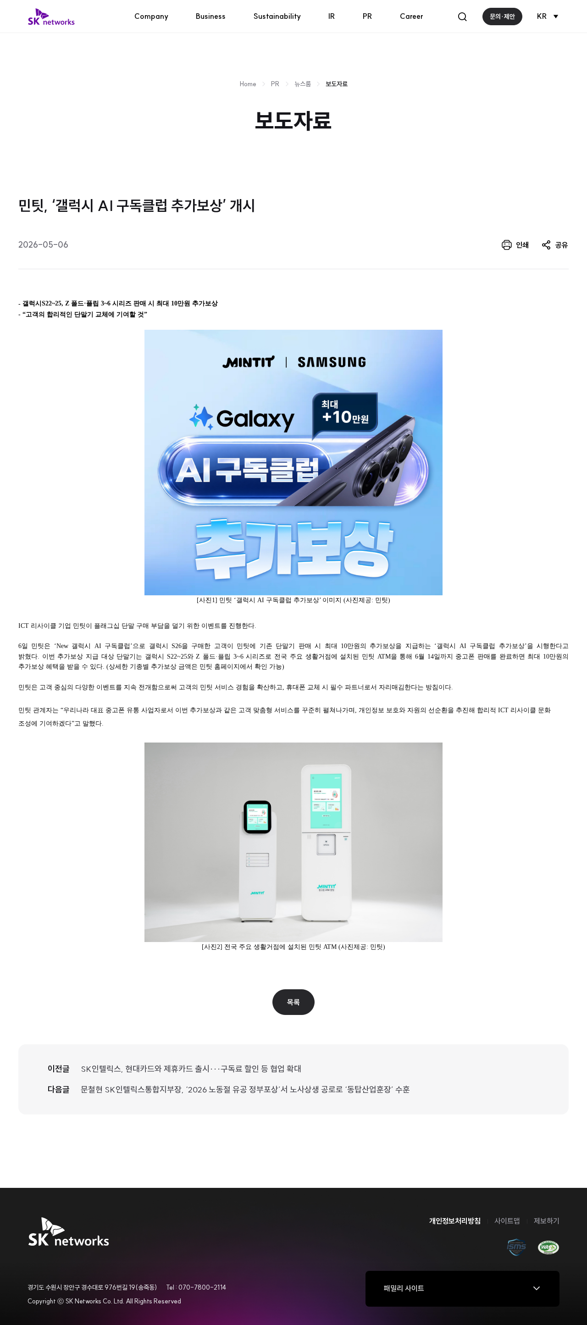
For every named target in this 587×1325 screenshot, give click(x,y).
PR (367, 16)
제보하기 (546, 1220)
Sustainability (277, 16)
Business (211, 16)
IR (331, 16)
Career (411, 16)
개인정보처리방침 (455, 1220)
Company (151, 16)
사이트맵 (507, 1220)
